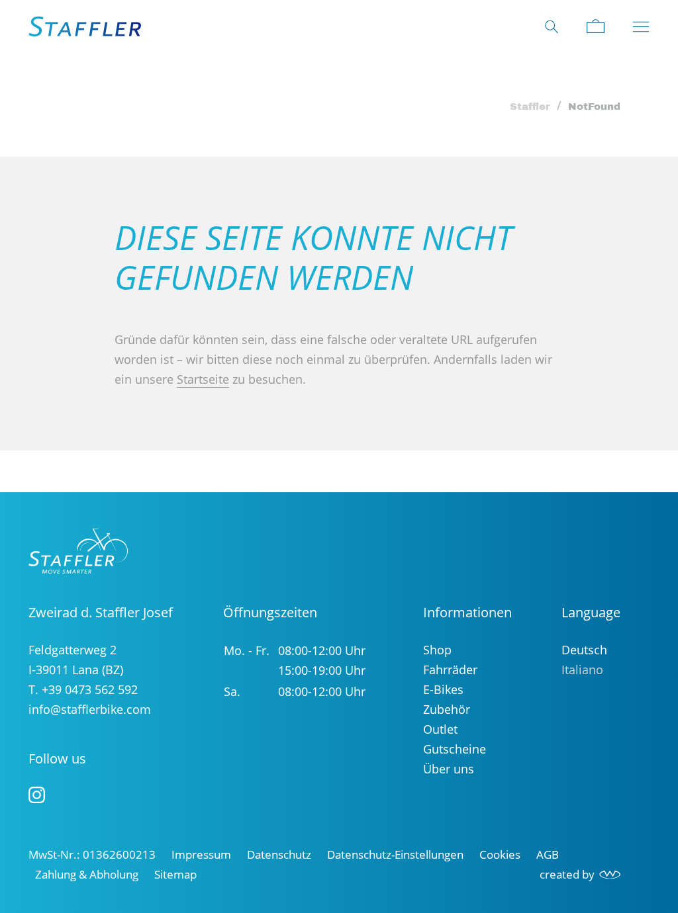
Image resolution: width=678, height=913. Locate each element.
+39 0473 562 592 (90, 689)
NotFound (594, 106)
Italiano (582, 669)
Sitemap (175, 874)
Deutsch (584, 650)
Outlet (440, 729)
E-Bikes (443, 689)
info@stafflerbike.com (89, 709)
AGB (547, 854)
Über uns (448, 769)
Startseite (203, 379)
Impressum (201, 854)
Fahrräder (450, 669)
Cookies (499, 854)
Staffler (530, 106)
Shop (437, 650)
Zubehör (446, 709)
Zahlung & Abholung (86, 874)
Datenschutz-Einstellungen (395, 854)
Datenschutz (279, 854)
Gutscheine (454, 749)
